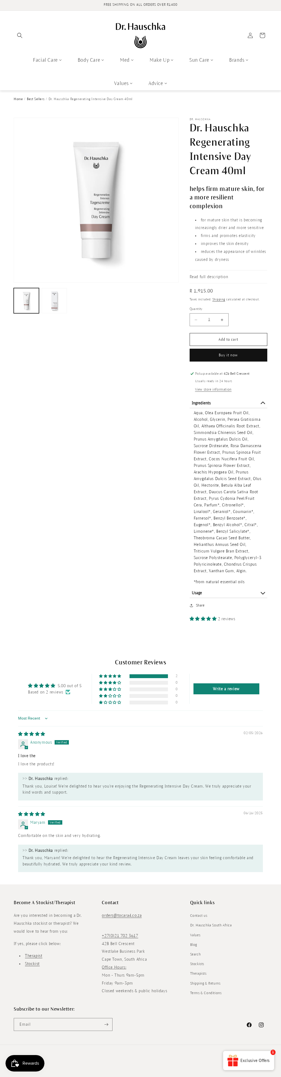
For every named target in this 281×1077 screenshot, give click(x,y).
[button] (20, 35)
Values (121, 83)
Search (195, 954)
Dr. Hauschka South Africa (211, 925)
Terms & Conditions (206, 993)
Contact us (198, 916)
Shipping (218, 299)
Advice (155, 83)
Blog (193, 945)
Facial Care (45, 60)
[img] (31, 734)
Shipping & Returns (205, 983)
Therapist (33, 956)
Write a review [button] (226, 689)
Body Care (89, 60)
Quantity (196, 309)
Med (125, 60)
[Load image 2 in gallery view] (54, 300)
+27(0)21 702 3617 (120, 936)
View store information (213, 389)
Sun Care (199, 60)
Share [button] (200, 605)
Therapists (198, 973)
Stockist (32, 964)
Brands (237, 60)
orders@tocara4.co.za (122, 915)
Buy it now (228, 355)
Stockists (197, 964)
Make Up (160, 60)
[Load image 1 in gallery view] (26, 300)
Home (18, 99)
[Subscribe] (106, 1024)
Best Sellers (35, 99)
